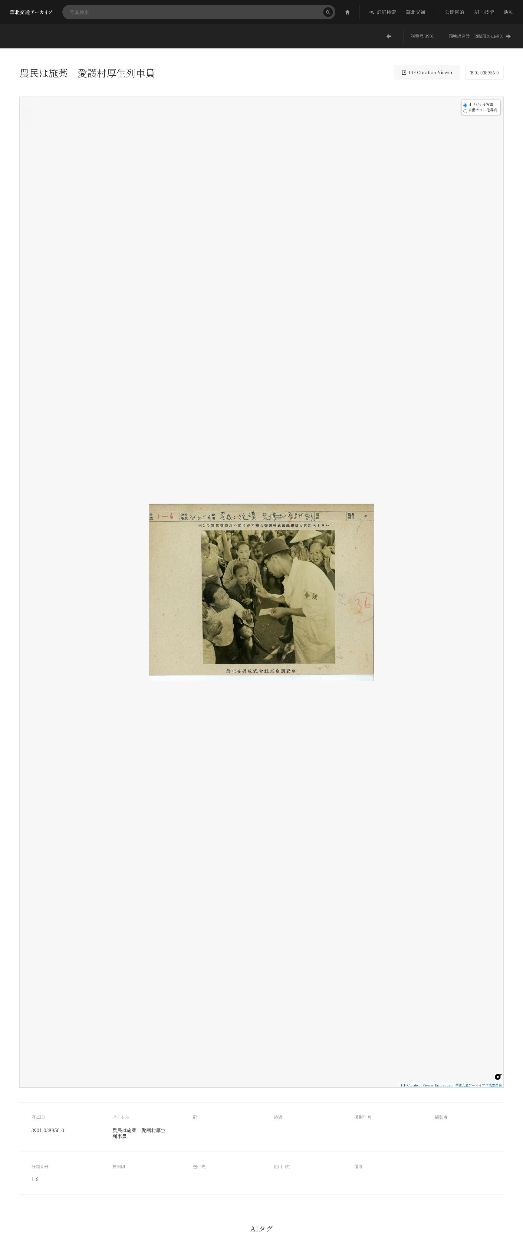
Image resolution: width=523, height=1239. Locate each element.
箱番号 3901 (422, 36)
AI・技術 (484, 11)
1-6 (34, 1179)
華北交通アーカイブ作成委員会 (478, 1085)
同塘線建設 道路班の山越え (476, 36)
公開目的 (454, 11)
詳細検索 (386, 11)
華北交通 (415, 11)
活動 (508, 11)
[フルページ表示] (27, 123)
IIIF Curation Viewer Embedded (425, 1085)
